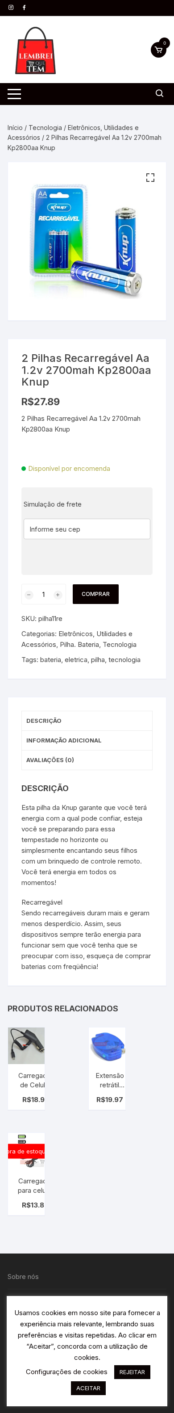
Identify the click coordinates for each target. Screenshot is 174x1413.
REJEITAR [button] (132, 1371)
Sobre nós (23, 1276)
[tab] (87, 721)
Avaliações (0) (50, 759)
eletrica (76, 659)
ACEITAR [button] (88, 1388)
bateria (50, 659)
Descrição (44, 720)
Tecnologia (45, 127)
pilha (98, 659)
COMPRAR (96, 594)
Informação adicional (64, 740)
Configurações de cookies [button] (67, 1371)
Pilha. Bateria (79, 644)
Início (15, 127)
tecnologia (124, 659)
